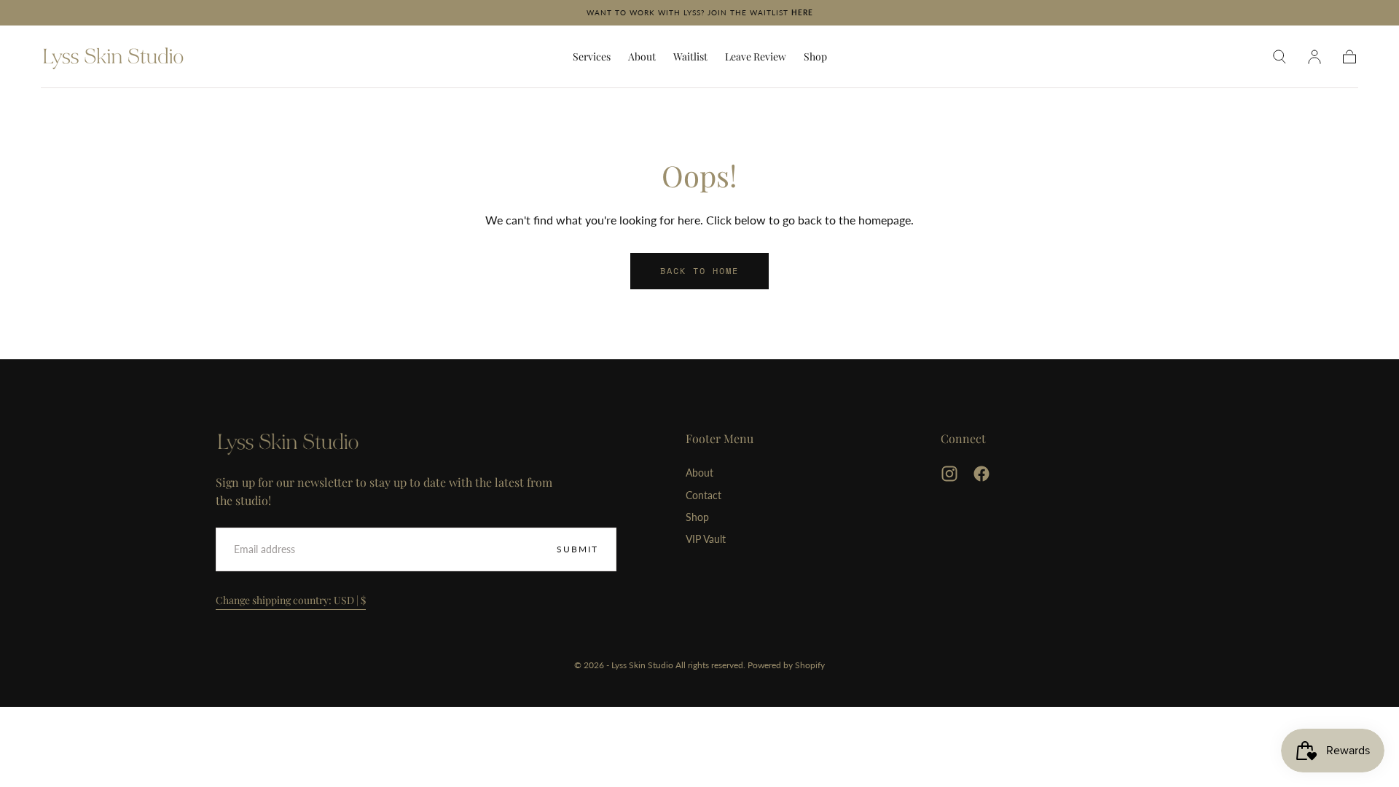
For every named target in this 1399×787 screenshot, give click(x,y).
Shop (815, 57)
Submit (577, 549)
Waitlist (690, 57)
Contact (703, 495)
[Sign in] (1314, 57)
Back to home (699, 271)
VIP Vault (706, 539)
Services (592, 57)
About (642, 57)
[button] (1279, 57)
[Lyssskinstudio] (288, 442)
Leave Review (755, 57)
